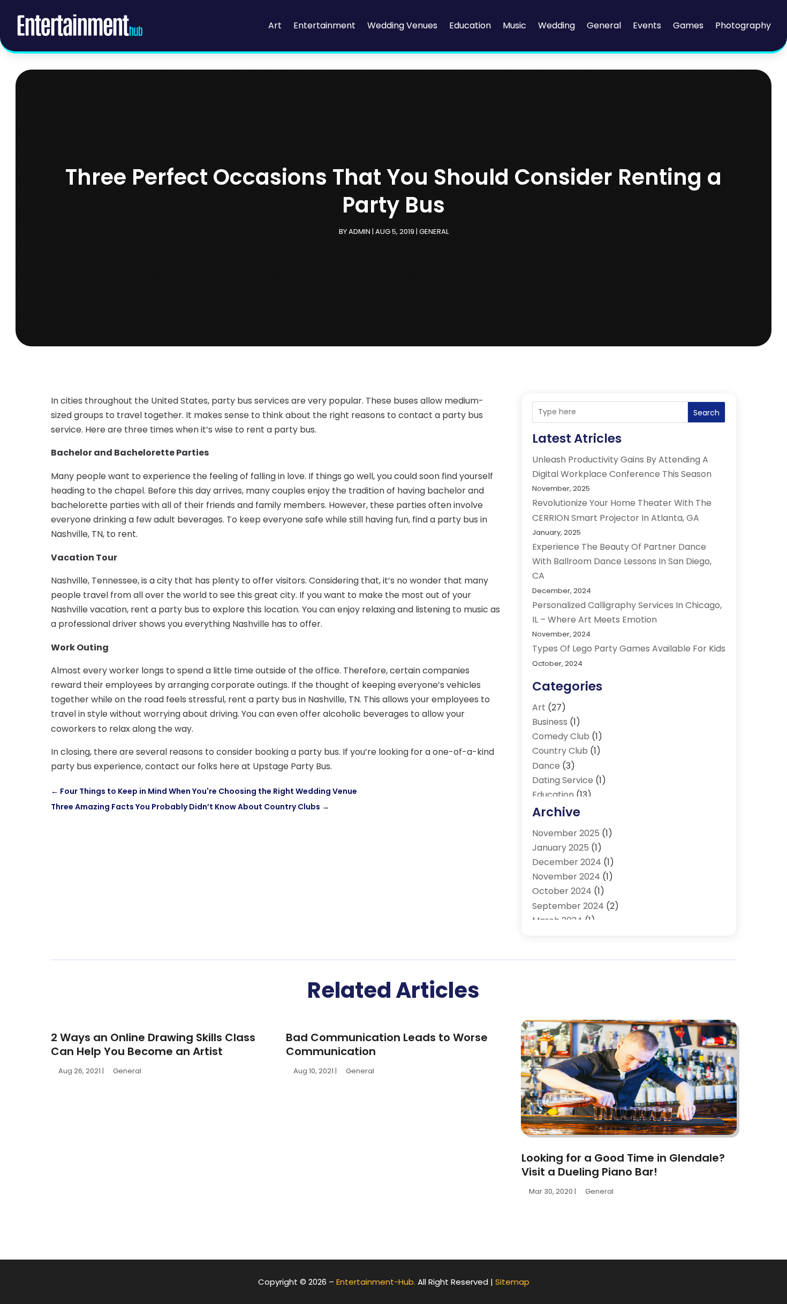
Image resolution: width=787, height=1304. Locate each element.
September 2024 (568, 906)
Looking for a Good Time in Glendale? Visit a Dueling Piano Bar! (623, 1164)
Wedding (556, 25)
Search (706, 412)
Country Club (560, 751)
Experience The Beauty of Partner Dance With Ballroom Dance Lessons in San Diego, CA (622, 561)
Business (549, 722)
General (604, 25)
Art (275, 25)
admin (359, 231)
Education (470, 25)
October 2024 (562, 891)
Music (514, 25)
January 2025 (560, 847)
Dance (546, 766)
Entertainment (324, 25)
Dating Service (562, 780)
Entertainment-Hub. (375, 1281)
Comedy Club (560, 736)
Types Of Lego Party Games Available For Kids (628, 648)
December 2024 (566, 862)
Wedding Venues (402, 25)
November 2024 (566, 876)
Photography (743, 25)
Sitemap (512, 1281)
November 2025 (566, 833)
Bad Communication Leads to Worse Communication (387, 1044)
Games (688, 25)
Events (647, 25)
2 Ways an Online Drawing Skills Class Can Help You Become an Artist (153, 1044)
